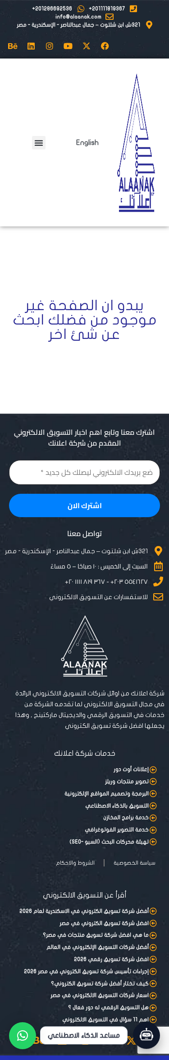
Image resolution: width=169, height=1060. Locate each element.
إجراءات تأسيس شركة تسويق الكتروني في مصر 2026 (86, 971)
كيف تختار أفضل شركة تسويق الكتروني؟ (100, 983)
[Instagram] (49, 46)
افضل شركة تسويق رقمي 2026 (111, 959)
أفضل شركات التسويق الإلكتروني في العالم (97, 947)
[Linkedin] (31, 46)
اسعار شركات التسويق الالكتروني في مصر (99, 995)
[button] (39, 142)
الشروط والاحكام (75, 863)
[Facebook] (105, 46)
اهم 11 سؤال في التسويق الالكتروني (105, 1019)
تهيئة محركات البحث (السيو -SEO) (109, 841)
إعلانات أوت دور (131, 769)
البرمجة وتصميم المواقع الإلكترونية (106, 793)
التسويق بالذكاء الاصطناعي (117, 805)
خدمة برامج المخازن (126, 817)
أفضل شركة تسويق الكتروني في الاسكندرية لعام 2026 (84, 911)
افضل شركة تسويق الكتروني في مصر (104, 923)
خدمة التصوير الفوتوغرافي (117, 829)
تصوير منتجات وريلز (127, 781)
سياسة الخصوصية (134, 863)
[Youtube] (68, 46)
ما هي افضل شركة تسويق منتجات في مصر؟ (96, 935)
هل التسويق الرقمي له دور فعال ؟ (108, 1007)
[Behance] (13, 46)
